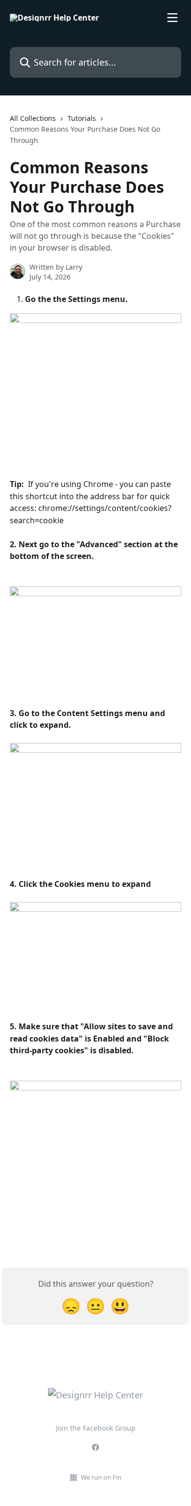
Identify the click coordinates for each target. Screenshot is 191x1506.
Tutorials (82, 118)
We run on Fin (101, 1477)
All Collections (33, 118)
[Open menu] (172, 17)
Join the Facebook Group (96, 1428)
